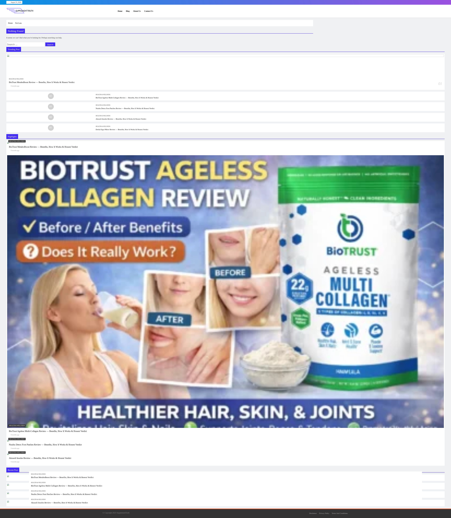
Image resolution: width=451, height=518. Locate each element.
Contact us (148, 11)
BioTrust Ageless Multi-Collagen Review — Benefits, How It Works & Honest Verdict (127, 98)
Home (120, 11)
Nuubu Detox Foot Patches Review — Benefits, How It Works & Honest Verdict (125, 108)
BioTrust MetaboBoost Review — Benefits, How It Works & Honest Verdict (41, 82)
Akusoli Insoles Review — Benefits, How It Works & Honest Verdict (121, 119)
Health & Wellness (16, 79)
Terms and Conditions (340, 513)
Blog (128, 11)
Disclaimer (313, 513)
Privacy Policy (324, 513)
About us (137, 11)
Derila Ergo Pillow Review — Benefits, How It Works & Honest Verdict (122, 129)
